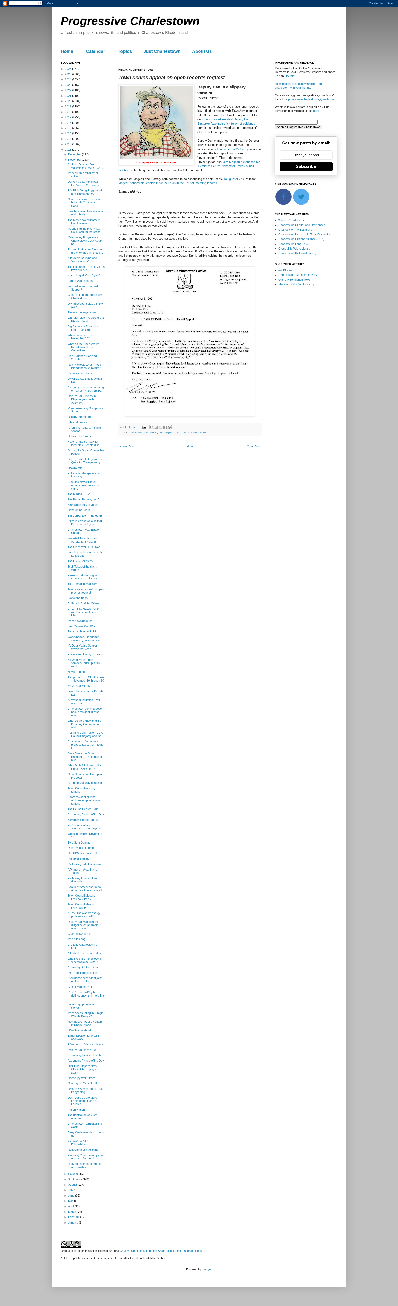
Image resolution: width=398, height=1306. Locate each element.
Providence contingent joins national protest (85, 980)
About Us (202, 51)
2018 (68, 112)
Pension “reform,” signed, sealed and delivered (83, 577)
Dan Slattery (151, 432)
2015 (68, 128)
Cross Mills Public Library (294, 248)
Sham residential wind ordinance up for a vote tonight (84, 800)
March (72, 1211)
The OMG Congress (80, 561)
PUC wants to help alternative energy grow (84, 827)
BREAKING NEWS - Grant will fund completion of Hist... (84, 612)
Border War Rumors (80, 280)
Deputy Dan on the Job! (82, 1050)
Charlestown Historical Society (297, 253)
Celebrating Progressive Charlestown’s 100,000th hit (85, 241)
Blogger (206, 1269)
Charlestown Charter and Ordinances (301, 225)
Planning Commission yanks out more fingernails (85, 1157)
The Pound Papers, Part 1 (84, 809)
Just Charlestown (162, 51)
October (73, 1174)
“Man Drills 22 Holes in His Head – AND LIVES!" (84, 767)
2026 (68, 69)
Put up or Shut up (78, 858)
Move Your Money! (79, 686)
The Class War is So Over (84, 547)
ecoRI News (286, 270)
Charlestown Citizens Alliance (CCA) (301, 239)
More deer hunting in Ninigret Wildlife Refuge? (86, 1015)
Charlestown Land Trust (293, 244)
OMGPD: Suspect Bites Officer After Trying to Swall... (82, 1069)
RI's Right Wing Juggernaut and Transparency (85, 192)
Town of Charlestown (291, 220)
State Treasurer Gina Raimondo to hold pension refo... (86, 757)
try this (290, 76)
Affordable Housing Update (85, 953)
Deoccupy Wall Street (81, 1078)
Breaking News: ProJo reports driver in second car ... (84, 485)
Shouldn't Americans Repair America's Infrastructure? (85, 888)
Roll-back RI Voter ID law (83, 603)
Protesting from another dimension (82, 880)
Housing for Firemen (80, 436)
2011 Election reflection (82, 972)
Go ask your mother (80, 986)
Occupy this (75, 468)
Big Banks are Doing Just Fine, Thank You (83, 328)
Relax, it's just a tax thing (83, 1149)
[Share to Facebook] (165, 427)
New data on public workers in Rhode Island (85, 1023)
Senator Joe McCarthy (234, 149)
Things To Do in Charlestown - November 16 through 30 (86, 679)
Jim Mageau (166, 432)
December (75, 154)
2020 (68, 101)
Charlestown (136, 432)
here (316, 110)
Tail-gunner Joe (234, 179)
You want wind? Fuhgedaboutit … (80, 1142)
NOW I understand (79, 1030)
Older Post (253, 446)
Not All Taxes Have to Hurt (84, 853)
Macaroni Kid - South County (296, 284)
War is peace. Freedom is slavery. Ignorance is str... (85, 638)
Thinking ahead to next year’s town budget (86, 268)
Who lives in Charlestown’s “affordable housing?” (85, 960)
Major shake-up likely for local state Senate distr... (84, 443)
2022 (68, 90)
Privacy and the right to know (86, 654)
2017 (68, 117)
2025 (68, 74)
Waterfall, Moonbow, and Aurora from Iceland (83, 540)
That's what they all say (82, 583)
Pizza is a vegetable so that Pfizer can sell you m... (85, 522)
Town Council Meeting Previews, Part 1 (82, 906)
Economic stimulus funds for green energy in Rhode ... (85, 251)
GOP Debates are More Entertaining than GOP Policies (83, 1101)
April (71, 1206)
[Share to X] (160, 427)
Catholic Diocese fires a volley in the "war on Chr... (85, 166)
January (73, 1222)
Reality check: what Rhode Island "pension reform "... (85, 366)
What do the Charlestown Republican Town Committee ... (83, 347)
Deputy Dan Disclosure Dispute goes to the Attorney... (82, 399)
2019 (68, 106)
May (71, 1201)
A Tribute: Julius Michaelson (85, 783)
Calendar (95, 51)
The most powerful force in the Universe (84, 221)
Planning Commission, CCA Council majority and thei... (86, 734)
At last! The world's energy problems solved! (84, 915)
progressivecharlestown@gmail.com (311, 99)
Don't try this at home (81, 848)
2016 (68, 122)
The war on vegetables (82, 312)
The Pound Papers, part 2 (84, 499)
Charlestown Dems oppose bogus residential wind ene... (85, 712)
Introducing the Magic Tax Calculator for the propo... (85, 230)
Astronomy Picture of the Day (86, 814)
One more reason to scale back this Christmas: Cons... (84, 203)
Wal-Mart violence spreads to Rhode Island (86, 319)
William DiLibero (199, 432)
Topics (125, 51)
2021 (68, 95)
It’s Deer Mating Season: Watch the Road (83, 647)
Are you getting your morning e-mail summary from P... (86, 389)
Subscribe (306, 166)
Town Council (181, 432)
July (71, 1190)
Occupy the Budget (79, 416)
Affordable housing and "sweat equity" (82, 259)
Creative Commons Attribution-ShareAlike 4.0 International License (161, 1251)
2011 (68, 149)
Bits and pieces (77, 422)
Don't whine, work (79, 510)
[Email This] (151, 427)
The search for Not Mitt (82, 631)
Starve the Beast (78, 598)
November (75, 159)
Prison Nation (76, 1109)
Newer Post (127, 446)
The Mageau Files (79, 494)
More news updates (80, 621)
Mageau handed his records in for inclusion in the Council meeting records (167, 183)
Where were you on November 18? (80, 337)
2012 (68, 144)
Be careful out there (80, 373)
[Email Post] (144, 427)
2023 (68, 85)
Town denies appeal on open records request (86, 591)
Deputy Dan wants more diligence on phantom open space (83, 925)
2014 (68, 133)
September (75, 1179)
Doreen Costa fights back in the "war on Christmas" (85, 183)
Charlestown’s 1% (79, 933)
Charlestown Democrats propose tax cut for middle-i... (86, 745)
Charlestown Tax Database (295, 229)
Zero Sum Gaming (79, 842)
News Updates (77, 672)
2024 (68, 79)
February (74, 1217)
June (71, 1195)
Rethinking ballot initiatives (84, 864)
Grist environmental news (294, 279)
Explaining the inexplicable (85, 1055)
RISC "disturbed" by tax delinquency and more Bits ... (86, 996)
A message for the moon (83, 967)
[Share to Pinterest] (169, 427)
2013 (68, 139)
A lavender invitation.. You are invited (84, 701)
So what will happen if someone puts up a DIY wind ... (84, 663)
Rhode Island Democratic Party (297, 274)
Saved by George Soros (83, 819)
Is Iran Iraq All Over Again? (84, 275)
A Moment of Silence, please (85, 1044)
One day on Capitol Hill (82, 1083)
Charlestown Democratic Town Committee (304, 234)
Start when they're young (83, 504)
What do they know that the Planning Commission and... (84, 724)
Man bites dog (76, 939)
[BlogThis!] (156, 427)
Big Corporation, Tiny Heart (85, 515)
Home (67, 51)
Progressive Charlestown (130, 21)
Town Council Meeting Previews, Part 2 (82, 897)
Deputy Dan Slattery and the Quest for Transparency (85, 461)
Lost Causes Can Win (81, 626)
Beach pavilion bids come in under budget (85, 213)
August (73, 1184)
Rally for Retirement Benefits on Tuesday (85, 1165)
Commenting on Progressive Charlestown (85, 296)
